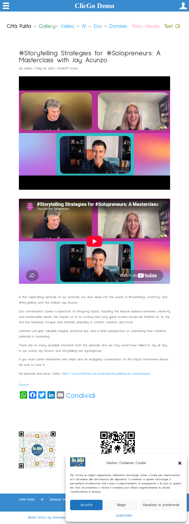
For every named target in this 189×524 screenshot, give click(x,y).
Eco (98, 26)
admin (28, 68)
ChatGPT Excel (67, 68)
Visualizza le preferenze (161, 505)
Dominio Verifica (61, 499)
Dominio (118, 26)
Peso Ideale (145, 26)
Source (24, 384)
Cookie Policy (124, 515)
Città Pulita (26, 499)
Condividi (80, 396)
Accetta (86, 505)
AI (84, 26)
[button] (179, 463)
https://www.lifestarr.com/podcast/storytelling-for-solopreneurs (106, 373)
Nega (121, 505)
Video (67, 26)
